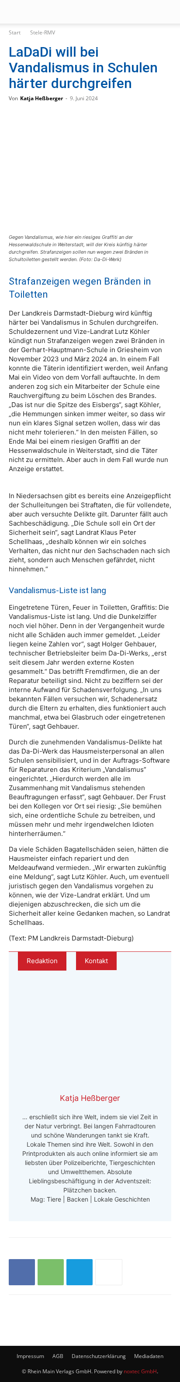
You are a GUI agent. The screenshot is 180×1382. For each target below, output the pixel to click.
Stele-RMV (42, 32)
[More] (108, 1272)
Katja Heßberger (41, 98)
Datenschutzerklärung (99, 1356)
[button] (15, 12)
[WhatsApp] (51, 1272)
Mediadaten (148, 1356)
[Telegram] (79, 1272)
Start (15, 32)
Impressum (30, 1356)
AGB (57, 1356)
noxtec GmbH (140, 1371)
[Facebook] (22, 1272)
